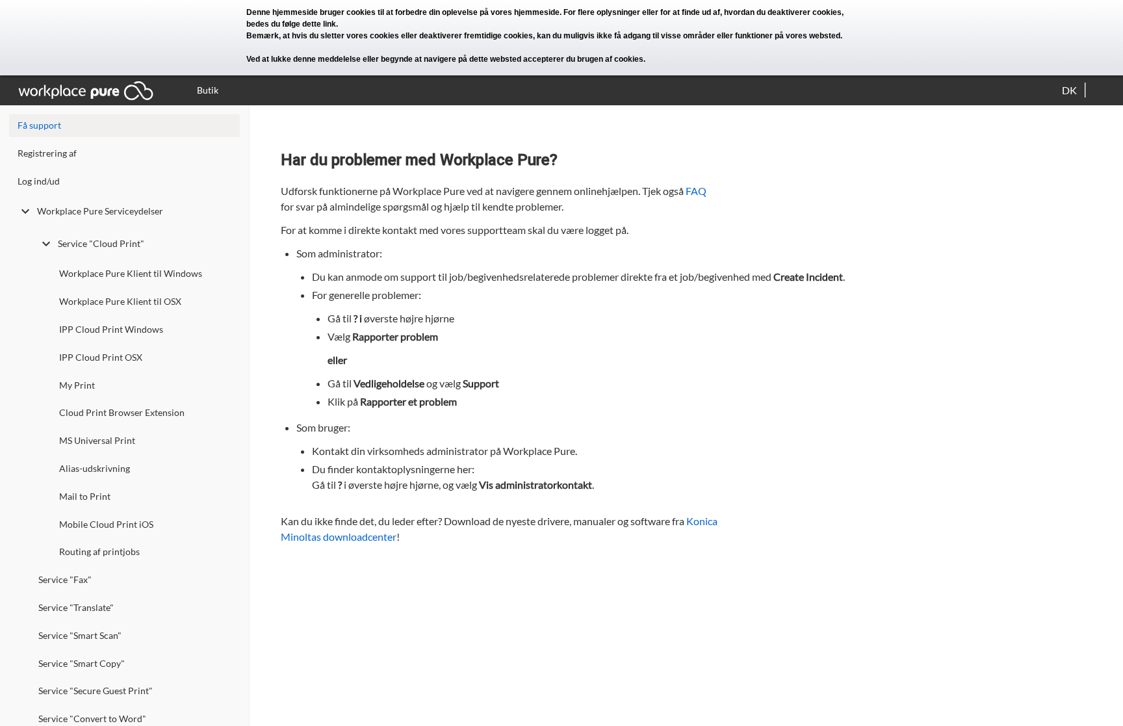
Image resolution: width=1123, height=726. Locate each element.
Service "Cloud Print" (101, 243)
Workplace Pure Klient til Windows (130, 273)
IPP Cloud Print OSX (100, 357)
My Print (77, 385)
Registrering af (47, 153)
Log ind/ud (39, 181)
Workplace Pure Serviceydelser (100, 210)
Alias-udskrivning (94, 468)
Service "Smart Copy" (81, 663)
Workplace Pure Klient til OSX (120, 301)
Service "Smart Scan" (80, 635)
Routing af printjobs (99, 551)
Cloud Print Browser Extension (122, 412)
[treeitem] (124, 156)
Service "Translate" (76, 607)
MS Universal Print (97, 440)
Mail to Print (84, 496)
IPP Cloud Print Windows (111, 329)
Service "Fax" (65, 579)
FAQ (696, 191)
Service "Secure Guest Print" (95, 690)
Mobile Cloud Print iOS (106, 524)
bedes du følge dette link (291, 24)
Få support (39, 125)
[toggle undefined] (25, 211)
